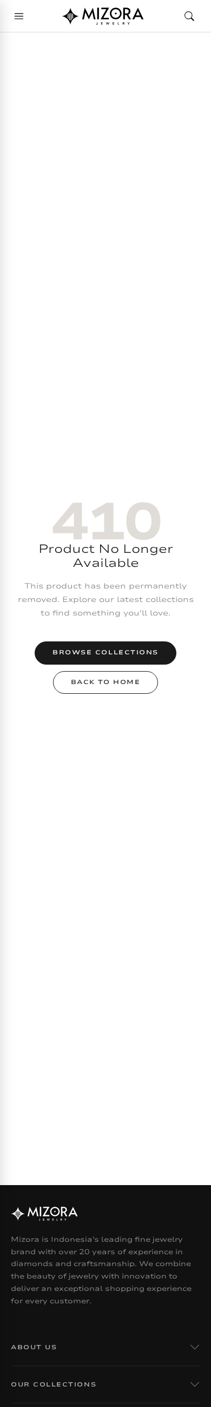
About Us (34, 1347)
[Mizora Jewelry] (103, 16)
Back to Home (105, 682)
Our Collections (53, 1385)
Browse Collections (105, 652)
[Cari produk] (189, 16)
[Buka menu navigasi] (19, 16)
